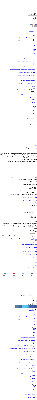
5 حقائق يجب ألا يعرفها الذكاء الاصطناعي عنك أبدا (27, 97)
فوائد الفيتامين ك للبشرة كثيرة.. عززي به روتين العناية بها (26, 83)
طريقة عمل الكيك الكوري (31, 118)
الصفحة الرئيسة (32, 28)
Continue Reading (34, 239)
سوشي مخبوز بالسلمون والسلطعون (29, 394)
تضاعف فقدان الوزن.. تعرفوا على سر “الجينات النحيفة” (26, 72)
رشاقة (34, 18)
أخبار (34, 16)
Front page (33, 309)
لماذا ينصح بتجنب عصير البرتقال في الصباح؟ (28, 51)
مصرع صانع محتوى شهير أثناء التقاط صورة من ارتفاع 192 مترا (25, 37)
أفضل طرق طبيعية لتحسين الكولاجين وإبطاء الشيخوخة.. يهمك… (27, 203)
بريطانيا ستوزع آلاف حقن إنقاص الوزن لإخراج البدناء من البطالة (25, 345)
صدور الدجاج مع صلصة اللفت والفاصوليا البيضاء (29, 244)
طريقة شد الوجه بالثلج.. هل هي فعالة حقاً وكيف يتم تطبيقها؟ (26, 89)
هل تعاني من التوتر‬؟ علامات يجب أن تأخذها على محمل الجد (28, 247)
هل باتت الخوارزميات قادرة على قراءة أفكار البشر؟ (27, 94)
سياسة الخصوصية (31, 310)
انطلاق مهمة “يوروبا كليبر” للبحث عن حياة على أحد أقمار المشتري (25, 40)
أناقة (34, 19)
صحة (34, 17)
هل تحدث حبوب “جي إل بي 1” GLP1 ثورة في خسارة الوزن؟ (26, 75)
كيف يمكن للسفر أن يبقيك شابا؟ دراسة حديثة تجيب (27, 337)
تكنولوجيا (33, 92)
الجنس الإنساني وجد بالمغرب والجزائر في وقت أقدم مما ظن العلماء (25, 43)
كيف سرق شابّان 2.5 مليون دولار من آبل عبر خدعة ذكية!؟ (26, 100)
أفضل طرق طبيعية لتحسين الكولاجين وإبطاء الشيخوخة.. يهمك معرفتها (24, 86)
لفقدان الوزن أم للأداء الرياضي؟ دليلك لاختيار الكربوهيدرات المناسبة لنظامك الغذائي (22, 69)
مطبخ (34, 106)
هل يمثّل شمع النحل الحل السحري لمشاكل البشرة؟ (27, 80)
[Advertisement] (18, 6)
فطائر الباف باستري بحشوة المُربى (30, 108)
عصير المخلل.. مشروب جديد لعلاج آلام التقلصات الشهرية (26, 61)
